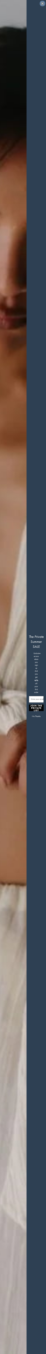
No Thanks (36, 716)
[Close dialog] (42, 3)
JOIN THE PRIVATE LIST (36, 707)
